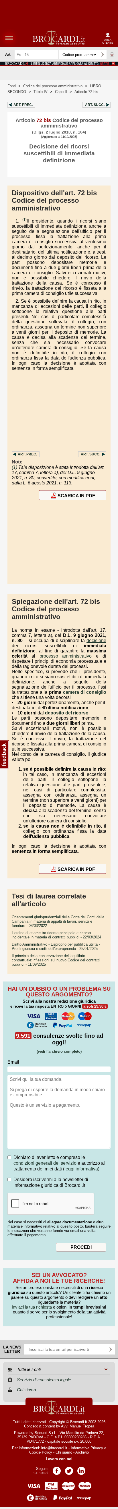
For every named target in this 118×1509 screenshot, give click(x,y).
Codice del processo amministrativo (52, 86)
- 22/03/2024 (56, 935)
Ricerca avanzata (112, 54)
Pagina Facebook (57, 1469)
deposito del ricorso (66, 712)
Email (13, 1062)
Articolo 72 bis (86, 92)
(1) (24, 220)
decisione (96, 640)
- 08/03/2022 (58, 921)
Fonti (11, 86)
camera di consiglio (84, 692)
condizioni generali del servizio (44, 1163)
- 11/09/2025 (56, 960)
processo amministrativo (66, 656)
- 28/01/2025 (56, 946)
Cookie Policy (40, 1452)
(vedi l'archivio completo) (59, 1051)
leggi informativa (81, 1168)
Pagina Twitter (69, 1469)
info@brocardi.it (54, 1448)
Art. (23, 105)
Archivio (82, 1452)
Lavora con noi (59, 1459)
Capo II (61, 92)
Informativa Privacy (87, 1448)
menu (9, 38)
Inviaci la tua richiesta (32, 1307)
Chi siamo (64, 1452)
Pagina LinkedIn (81, 1469)
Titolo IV (41, 92)
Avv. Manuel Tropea (77, 1426)
